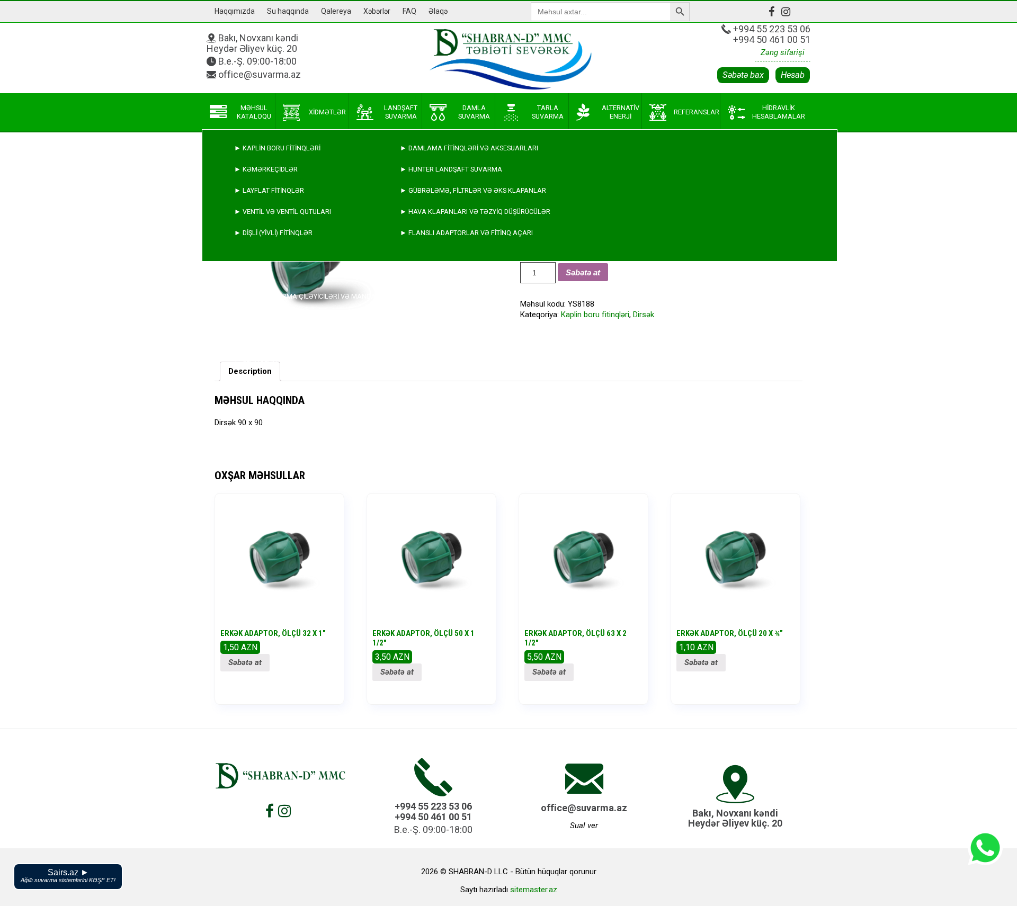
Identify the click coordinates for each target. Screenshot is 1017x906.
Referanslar (696, 112)
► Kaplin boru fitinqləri (277, 148)
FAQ (409, 11)
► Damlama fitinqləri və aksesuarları (469, 148)
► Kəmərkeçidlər (266, 169)
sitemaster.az (533, 889)
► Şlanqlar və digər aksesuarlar (295, 360)
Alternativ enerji (620, 112)
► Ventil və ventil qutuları (282, 212)
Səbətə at (245, 662)
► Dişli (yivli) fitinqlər (273, 233)
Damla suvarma (474, 112)
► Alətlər (253, 381)
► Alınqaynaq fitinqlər (276, 339)
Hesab (793, 75)
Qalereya (336, 11)
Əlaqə (438, 11)
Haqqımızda (235, 11)
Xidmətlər (327, 112)
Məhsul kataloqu (254, 112)
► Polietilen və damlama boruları (295, 317)
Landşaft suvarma (400, 112)
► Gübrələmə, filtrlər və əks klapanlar (473, 190)
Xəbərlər (376, 11)
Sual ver (584, 825)
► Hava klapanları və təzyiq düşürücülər (475, 212)
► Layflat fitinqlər (269, 190)
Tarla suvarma (548, 112)
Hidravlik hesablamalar (778, 112)
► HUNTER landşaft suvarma (451, 169)
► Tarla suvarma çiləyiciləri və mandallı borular (325, 296)
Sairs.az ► (68, 875)
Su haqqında (288, 11)
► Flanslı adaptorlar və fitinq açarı (466, 233)
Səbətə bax (743, 75)
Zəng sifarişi (783, 52)
